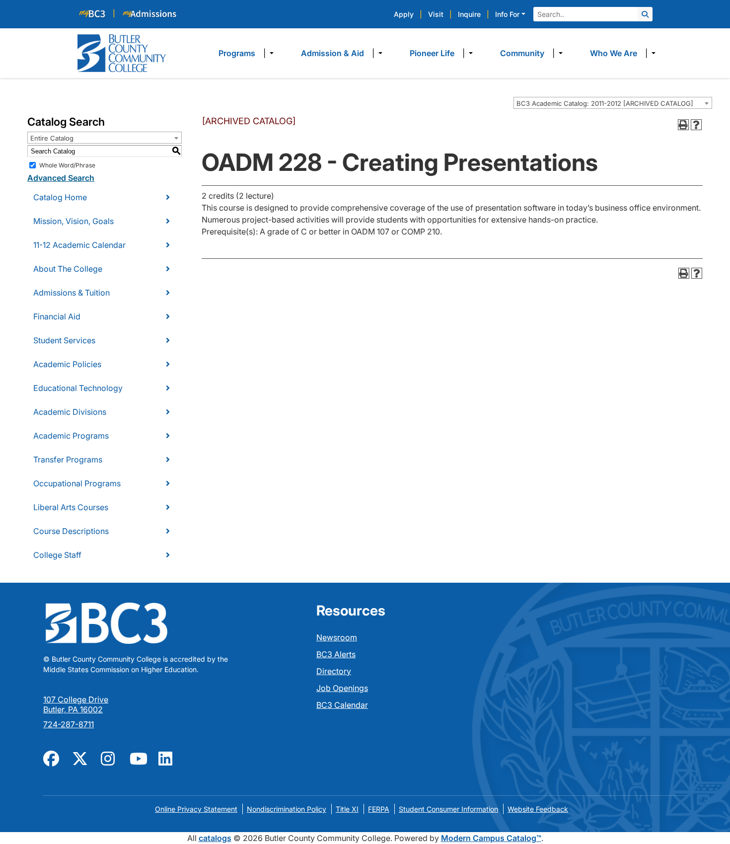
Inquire (469, 14)
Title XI (347, 809)
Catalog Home (60, 197)
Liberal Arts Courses (70, 507)
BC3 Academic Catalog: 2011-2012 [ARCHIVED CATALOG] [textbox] (604, 103)
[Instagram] (109, 757)
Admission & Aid (332, 53)
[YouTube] (138, 757)
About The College (67, 269)
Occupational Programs (77, 483)
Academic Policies (67, 364)
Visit (435, 14)
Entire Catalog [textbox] (51, 138)
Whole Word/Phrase (67, 165)
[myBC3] (96, 13)
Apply (404, 14)
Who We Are (613, 53)
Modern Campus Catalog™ (491, 838)
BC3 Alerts (336, 654)
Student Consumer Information (448, 809)
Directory (333, 671)
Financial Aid (56, 316)
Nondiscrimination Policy (286, 809)
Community (522, 53)
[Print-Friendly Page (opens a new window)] (683, 124)
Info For (507, 14)
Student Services (64, 340)
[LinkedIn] (166, 757)
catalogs (215, 838)
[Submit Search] (645, 14)
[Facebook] (51, 757)
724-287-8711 (68, 724)
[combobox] (612, 103)
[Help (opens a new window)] (696, 124)
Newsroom (336, 637)
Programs (237, 53)
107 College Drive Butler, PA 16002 (75, 704)
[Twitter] (80, 757)
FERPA (378, 809)
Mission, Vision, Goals (73, 221)
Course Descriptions (71, 531)
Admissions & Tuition (71, 293)
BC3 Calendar (342, 705)
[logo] (121, 52)
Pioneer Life (432, 53)
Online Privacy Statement (196, 809)
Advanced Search (60, 178)
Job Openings (342, 688)
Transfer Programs (67, 459)
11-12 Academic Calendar (79, 245)
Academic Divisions (69, 412)
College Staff (57, 555)
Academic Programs (71, 436)
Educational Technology (78, 388)
